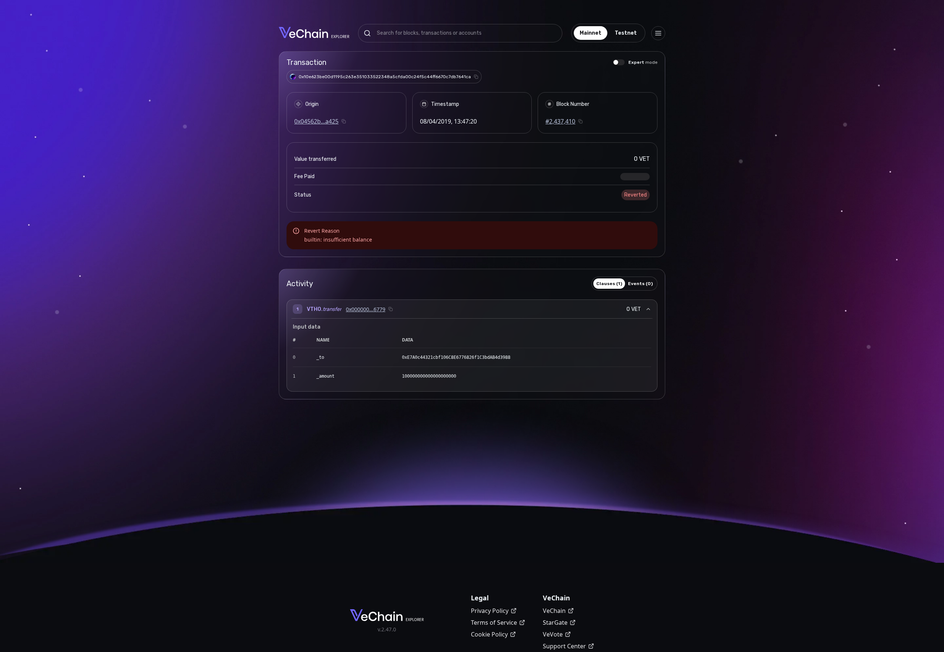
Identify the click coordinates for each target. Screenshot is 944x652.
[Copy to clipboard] (476, 76)
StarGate (555, 622)
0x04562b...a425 (316, 121)
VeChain (554, 611)
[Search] (367, 33)
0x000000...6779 (365, 309)
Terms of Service (494, 622)
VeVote (553, 634)
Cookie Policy (489, 634)
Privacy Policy (490, 611)
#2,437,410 (560, 121)
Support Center (564, 646)
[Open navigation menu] (658, 33)
